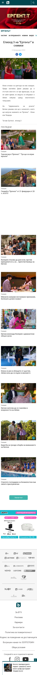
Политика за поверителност (18, 632)
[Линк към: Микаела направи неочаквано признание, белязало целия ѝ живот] (18, 290)
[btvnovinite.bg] (18, 566)
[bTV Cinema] (27, 553)
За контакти (18, 627)
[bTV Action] (8, 558)
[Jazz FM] (29, 589)
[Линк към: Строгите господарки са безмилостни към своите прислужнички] (18, 475)
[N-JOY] (7, 589)
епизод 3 (18, 121)
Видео (31, 35)
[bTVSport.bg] (28, 570)
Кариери (18, 622)
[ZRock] (23, 596)
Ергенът (6, 31)
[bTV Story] (20, 558)
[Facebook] (10, 658)
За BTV (18, 612)
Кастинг (4, 35)
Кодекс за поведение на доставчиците (18, 637)
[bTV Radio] (18, 589)
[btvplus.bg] (6, 566)
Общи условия (18, 647)
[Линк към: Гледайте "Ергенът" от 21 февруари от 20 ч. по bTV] (18, 185)
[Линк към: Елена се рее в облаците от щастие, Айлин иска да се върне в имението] (18, 364)
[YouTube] (26, 658)
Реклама (19, 617)
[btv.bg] (7, 553)
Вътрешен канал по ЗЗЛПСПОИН (18, 642)
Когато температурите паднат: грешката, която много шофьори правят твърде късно (22, 667)
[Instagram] (17, 658)
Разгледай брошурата (26, 512)
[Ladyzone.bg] (16, 570)
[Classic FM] (14, 595)
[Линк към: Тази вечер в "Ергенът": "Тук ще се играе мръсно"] (18, 148)
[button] (32, 66)
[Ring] (30, 558)
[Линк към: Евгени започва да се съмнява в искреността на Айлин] (18, 401)
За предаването (15, 35)
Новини (25, 35)
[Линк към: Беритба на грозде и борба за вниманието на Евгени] (18, 438)
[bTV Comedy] (15, 553)
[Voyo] (6, 571)
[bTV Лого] (18, 605)
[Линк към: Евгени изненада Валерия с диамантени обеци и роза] (18, 327)
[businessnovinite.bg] (30, 566)
